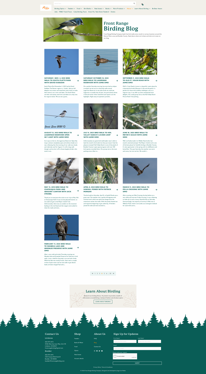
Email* (115, 345)
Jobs (56, 12)
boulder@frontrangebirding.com (54, 361)
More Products (118, 8)
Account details (79, 358)
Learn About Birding (142, 8)
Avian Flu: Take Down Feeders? (98, 12)
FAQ (95, 338)
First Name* (117, 338)
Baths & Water (78, 342)
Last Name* (141, 338)
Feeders (70, 8)
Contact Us (97, 346)
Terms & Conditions (107, 367)
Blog (95, 342)
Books (107, 8)
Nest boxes (98, 8)
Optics (76, 350)
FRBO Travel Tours (65, 12)
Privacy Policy (97, 367)
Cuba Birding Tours (80, 12)
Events (113, 12)
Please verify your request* (120, 352)
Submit (137, 363)
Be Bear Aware (157, 8)
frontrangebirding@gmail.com (54, 348)
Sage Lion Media (121, 370)
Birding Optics (59, 8)
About (129, 8)
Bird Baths (87, 8)
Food (78, 8)
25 (110, 273)
